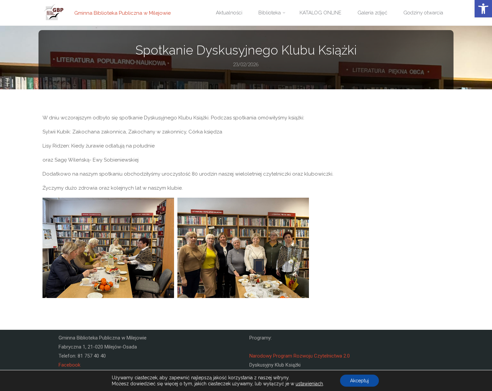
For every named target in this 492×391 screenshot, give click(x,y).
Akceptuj (359, 380)
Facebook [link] (69, 365)
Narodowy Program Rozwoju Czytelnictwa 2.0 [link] (299, 356)
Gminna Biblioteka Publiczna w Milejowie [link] (122, 13)
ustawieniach (309, 383)
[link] (483, 8)
